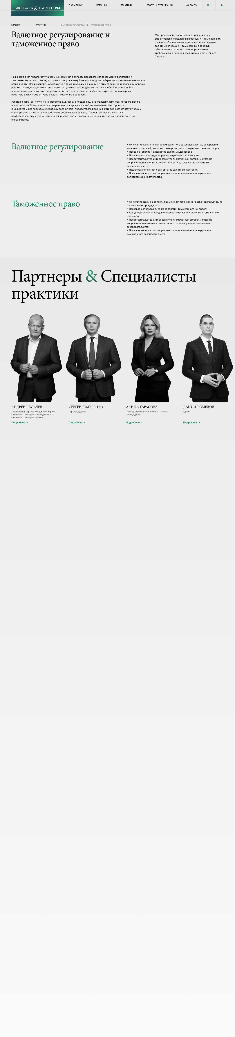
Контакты (191, 5)
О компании (76, 5)
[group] (35, 365)
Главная (15, 25)
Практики (126, 5)
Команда (101, 5)
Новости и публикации (159, 5)
